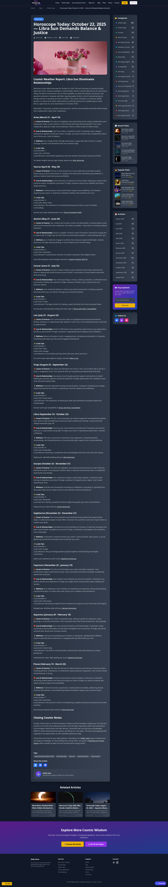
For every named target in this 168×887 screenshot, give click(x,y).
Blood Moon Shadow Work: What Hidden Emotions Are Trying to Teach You (42, 807)
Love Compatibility (63, 869)
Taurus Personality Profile (73, 212)
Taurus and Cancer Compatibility (85, 309)
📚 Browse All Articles (72, 844)
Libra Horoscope (68, 457)
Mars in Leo (74, 358)
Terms (87, 872)
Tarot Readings (62, 872)
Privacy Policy (89, 869)
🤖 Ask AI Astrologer (96, 844)
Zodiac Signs (66, 3)
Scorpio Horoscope (63, 507)
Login (124, 3)
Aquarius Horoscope (75, 658)
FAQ (86, 865)
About (110, 3)
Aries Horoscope (78, 160)
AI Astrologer (62, 865)
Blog (98, 3)
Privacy (94, 882)
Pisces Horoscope (68, 710)
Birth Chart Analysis (64, 862)
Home (57, 3)
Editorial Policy (89, 867)
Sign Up (133, 3)
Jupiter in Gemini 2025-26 (78, 259)
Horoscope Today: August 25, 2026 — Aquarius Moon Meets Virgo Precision (96, 807)
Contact (117, 3)
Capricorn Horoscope (69, 608)
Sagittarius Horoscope (68, 559)
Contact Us (88, 874)
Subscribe (125, 305)
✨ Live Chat (7, 883)
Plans (104, 3)
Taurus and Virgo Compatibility (69, 408)
